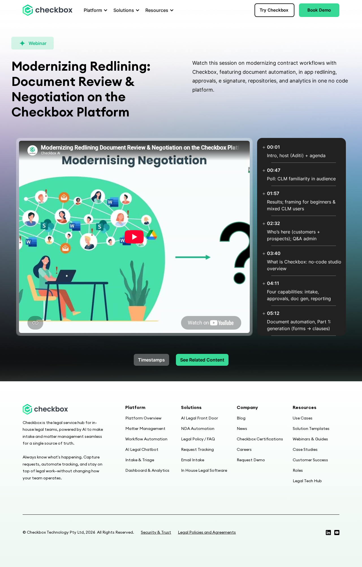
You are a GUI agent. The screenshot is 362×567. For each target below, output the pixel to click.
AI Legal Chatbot (141, 449)
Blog (241, 418)
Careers (244, 449)
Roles (298, 470)
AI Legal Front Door (199, 418)
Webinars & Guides (310, 439)
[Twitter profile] (328, 532)
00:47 (273, 170)
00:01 (273, 147)
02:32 (273, 223)
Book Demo (319, 10)
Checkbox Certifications (260, 439)
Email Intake (192, 459)
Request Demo (251, 459)
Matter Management (145, 428)
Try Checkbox (274, 10)
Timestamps (151, 360)
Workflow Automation (146, 439)
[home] (47, 10)
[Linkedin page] (336, 532)
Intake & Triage (139, 459)
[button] (94, 10)
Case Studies (305, 449)
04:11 (273, 283)
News (242, 428)
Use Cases (303, 418)
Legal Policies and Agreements (207, 532)
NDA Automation (197, 428)
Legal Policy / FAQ (198, 439)
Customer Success (310, 459)
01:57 (273, 193)
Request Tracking (197, 449)
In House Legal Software (204, 470)
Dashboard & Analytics (147, 470)
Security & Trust (156, 532)
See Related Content (202, 360)
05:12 (273, 313)
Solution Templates (311, 428)
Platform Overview (143, 418)
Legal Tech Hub (307, 480)
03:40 (274, 253)
